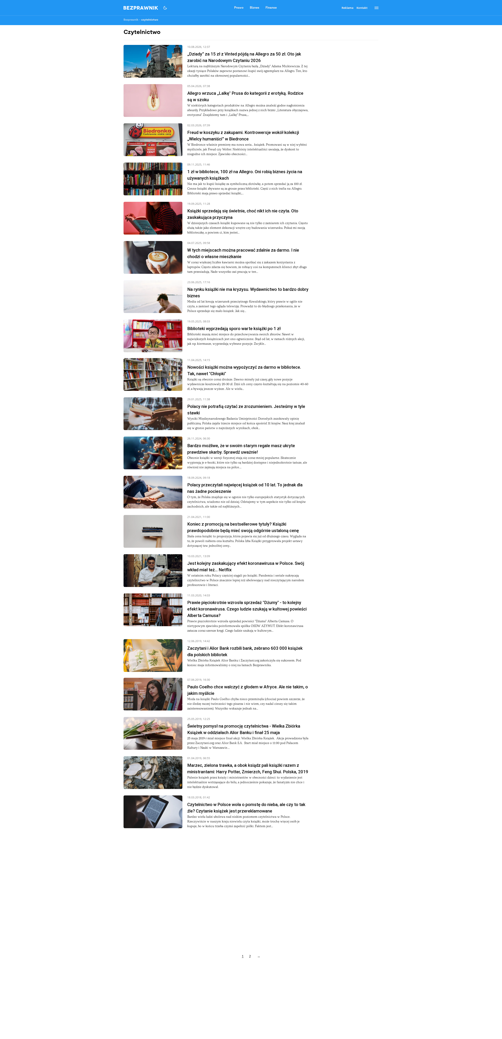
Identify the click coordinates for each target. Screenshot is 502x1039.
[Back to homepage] (141, 8)
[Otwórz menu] (374, 8)
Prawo (239, 7)
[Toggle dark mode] (165, 8)
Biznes (254, 7)
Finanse (271, 7)
